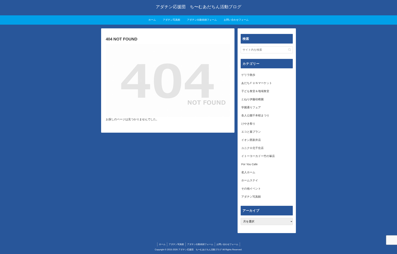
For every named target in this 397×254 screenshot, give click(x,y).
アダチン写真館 (176, 244)
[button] (289, 49)
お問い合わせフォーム (227, 244)
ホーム (162, 244)
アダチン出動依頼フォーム (200, 244)
